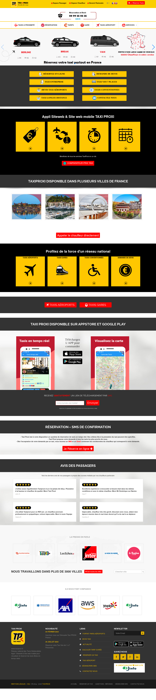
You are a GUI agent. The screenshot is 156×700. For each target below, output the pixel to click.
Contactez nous (106, 98)
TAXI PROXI (46, 684)
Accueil (74, 684)
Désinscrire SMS (89, 666)
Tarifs (70, 25)
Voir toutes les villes (94, 571)
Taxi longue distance (54, 98)
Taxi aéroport (88, 660)
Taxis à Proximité (26, 25)
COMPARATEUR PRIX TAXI (80, 162)
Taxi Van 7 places (106, 82)
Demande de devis (106, 74)
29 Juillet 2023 (51, 642)
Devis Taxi (86, 639)
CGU (28, 684)
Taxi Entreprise (53, 82)
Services (130, 25)
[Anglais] (116, 3)
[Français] (113, 3)
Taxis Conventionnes (106, 90)
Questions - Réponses (104, 684)
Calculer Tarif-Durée (92, 650)
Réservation (50, 25)
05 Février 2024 (52, 632)
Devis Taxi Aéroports (54, 90)
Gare (86, 25)
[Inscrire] (142, 633)
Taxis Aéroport (107, 25)
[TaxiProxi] (18, 644)
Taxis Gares (98, 305)
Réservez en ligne (54, 74)
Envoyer (92, 402)
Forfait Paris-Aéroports (93, 633)
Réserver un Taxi (90, 655)
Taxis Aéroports (62, 305)
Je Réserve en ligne (77, 448)
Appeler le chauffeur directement (78, 235)
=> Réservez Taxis (137, 3)
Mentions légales (18, 684)
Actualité (87, 644)
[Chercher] (143, 571)
